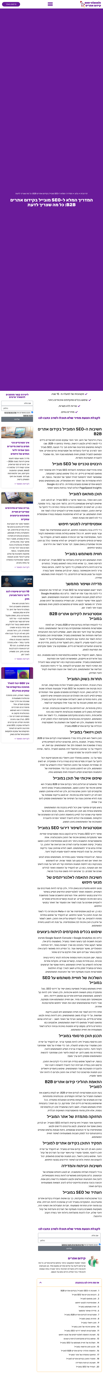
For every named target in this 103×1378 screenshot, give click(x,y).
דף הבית (84, 193)
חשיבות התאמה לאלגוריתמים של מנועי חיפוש (77, 1334)
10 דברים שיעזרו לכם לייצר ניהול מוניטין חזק (17, 595)
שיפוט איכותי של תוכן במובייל (83, 1326)
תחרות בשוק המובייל (87, 1318)
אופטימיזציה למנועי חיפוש (85, 1302)
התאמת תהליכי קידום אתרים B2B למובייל (78, 1350)
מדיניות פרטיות (77, 1245)
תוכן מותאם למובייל (88, 1298)
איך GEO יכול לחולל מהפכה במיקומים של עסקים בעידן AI (17, 687)
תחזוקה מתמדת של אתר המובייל (82, 1354)
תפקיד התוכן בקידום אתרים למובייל (80, 1358)
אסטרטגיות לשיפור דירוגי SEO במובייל (80, 1330)
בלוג (76, 193)
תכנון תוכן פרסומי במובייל (84, 1346)
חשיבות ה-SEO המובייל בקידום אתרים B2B (79, 1290)
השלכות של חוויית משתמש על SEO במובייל (77, 1342)
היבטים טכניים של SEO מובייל (84, 1294)
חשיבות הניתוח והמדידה (86, 1362)
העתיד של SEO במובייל (85, 1366)
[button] (50, 4)
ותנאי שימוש (66, 1245)
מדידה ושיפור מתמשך (87, 1310)
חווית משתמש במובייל (87, 1306)
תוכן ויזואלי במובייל (88, 1322)
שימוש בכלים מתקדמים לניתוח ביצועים (79, 1338)
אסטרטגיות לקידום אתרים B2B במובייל (80, 1314)
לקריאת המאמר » (22, 484)
